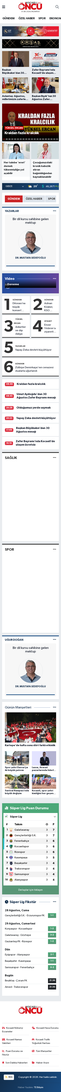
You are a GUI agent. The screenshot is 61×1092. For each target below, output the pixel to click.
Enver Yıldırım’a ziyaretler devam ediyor (50, 329)
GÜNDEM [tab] (14, 198)
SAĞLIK (11, 458)
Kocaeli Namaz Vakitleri (12, 1041)
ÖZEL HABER (26, 18)
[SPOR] (54, 549)
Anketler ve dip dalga (20, 330)
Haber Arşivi (42, 1062)
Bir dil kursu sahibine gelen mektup (31, 220)
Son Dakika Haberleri (16, 1062)
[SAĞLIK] (54, 457)
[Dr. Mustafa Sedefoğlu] (30, 241)
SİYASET (48, 321)
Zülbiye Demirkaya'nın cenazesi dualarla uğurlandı (34, 369)
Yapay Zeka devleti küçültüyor (33, 350)
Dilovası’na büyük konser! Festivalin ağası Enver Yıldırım (19, 307)
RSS (10, 1077)
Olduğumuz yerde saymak (33, 407)
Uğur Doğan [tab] (14, 639)
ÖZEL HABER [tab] (34, 198)
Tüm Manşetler (44, 1051)
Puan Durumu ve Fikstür (12, 1053)
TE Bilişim (38, 1087)
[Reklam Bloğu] (30, 31)
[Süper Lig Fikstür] (54, 902)
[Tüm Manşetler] (54, 707)
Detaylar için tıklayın (30, 890)
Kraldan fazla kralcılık (31, 384)
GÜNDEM (8, 18)
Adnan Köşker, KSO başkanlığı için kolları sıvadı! (50, 307)
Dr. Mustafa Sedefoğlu (30, 258)
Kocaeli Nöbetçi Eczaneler (12, 1030)
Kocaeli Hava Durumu (47, 1028)
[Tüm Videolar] (54, 278)
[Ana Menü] (3, 7)
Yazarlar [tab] (12, 211)
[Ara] (57, 7)
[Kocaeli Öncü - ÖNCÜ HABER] (30, 5)
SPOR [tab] (51, 198)
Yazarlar (20, 346)
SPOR (42, 18)
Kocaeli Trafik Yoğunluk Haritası (41, 1041)
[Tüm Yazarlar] (54, 211)
